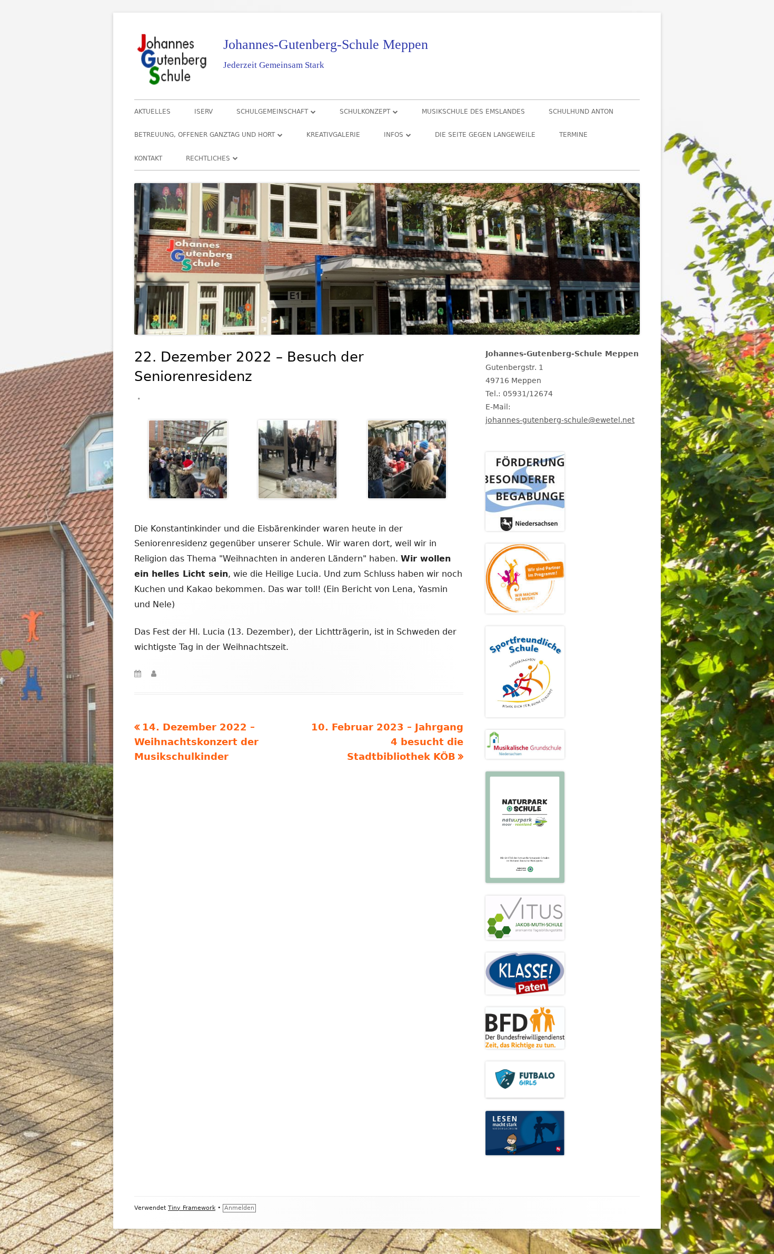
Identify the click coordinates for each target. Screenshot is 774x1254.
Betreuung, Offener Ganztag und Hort (204, 134)
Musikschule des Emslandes (473, 111)
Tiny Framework (191, 1208)
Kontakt (148, 158)
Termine (573, 134)
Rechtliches (208, 158)
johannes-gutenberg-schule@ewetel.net (559, 420)
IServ (203, 111)
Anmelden (239, 1208)
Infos (393, 134)
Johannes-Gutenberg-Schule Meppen (325, 44)
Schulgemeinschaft (272, 111)
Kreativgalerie (333, 134)
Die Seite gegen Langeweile (485, 134)
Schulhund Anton (581, 111)
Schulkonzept (365, 111)
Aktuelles (152, 111)
